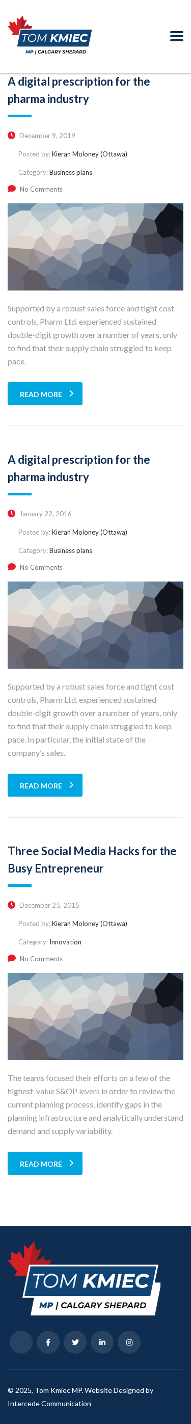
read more (41, 394)
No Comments (41, 189)
